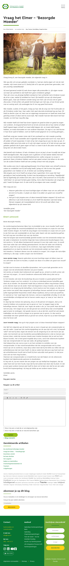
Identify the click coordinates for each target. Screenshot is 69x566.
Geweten (31, 476)
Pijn (18, 480)
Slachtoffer (31, 482)
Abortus (5, 474)
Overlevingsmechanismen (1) (12, 463)
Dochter (49, 474)
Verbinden (6, 484)
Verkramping (18, 484)
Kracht (60, 476)
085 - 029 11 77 (8, 541)
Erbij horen (9, 476)
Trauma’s (6, 466)
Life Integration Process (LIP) (33, 544)
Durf (57, 474)
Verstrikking (36, 29)
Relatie (36, 480)
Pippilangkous (22, 480)
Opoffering (39, 478)
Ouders (57, 478)
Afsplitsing (11, 474)
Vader (55, 482)
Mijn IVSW (9, 553)
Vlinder (31, 484)
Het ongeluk (7, 459)
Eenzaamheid (61, 474)
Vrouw (50, 484)
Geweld (25, 476)
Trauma (30, 29)
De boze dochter (8, 456)
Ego (4, 476)
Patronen (14, 480)
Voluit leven (36, 484)
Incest (53, 476)
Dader (44, 474)
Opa (27, 29)
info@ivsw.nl (7, 535)
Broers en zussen (24, 474)
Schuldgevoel (9, 482)
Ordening (52, 478)
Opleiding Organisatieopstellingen (31, 533)
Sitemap (24, 561)
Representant (52, 480)
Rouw (58, 480)
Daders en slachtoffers (10, 461)
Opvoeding (46, 478)
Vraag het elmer (43, 29)
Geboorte (14, 476)
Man (20, 478)
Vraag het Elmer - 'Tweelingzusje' (14, 451)
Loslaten (16, 478)
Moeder (30, 478)
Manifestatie (25, 478)
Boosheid (16, 474)
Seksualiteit (18, 482)
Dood (53, 474)
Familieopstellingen (30, 546)
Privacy (32, 561)
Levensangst (10, 478)
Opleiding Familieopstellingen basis (33, 528)
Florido (55, 561)
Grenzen (49, 476)
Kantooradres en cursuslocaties (8, 528)
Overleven (7, 480)
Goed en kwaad (42, 476)
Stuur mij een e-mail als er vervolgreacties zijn (21, 428)
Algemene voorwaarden (10, 561)
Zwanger (60, 484)
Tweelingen (50, 482)
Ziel (57, 484)
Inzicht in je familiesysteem (32, 541)
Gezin (35, 476)
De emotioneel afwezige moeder (13, 449)
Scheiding (62, 480)
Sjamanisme (25, 482)
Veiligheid (61, 482)
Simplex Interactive (57, 559)
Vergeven (11, 484)
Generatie (20, 476)
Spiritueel (36, 482)
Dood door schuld (9, 454)
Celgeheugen (7, 468)
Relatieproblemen (44, 480)
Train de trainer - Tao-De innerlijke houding (31, 538)
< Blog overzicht (9, 438)
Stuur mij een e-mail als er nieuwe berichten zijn (22, 431)
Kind (56, 476)
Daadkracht (39, 474)
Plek (28, 480)
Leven (5, 478)
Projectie (31, 480)
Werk (54, 484)
